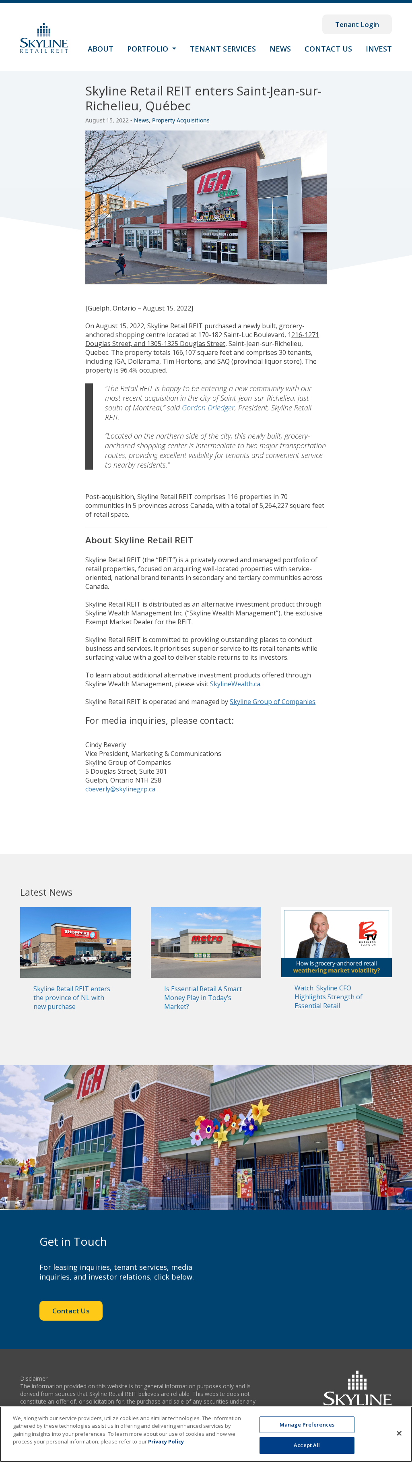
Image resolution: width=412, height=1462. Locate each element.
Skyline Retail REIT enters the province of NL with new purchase (71, 997)
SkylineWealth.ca (235, 683)
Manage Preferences (307, 1424)
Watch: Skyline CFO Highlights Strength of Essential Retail (329, 997)
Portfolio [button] (148, 49)
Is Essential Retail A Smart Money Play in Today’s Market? (203, 997)
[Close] (399, 1433)
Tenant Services (223, 49)
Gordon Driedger (208, 407)
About (100, 49)
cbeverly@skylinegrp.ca (120, 789)
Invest (379, 49)
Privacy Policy (166, 1441)
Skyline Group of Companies (272, 701)
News (280, 49)
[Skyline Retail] (44, 37)
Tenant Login (357, 24)
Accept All (307, 1445)
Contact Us (328, 49)
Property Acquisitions (181, 120)
